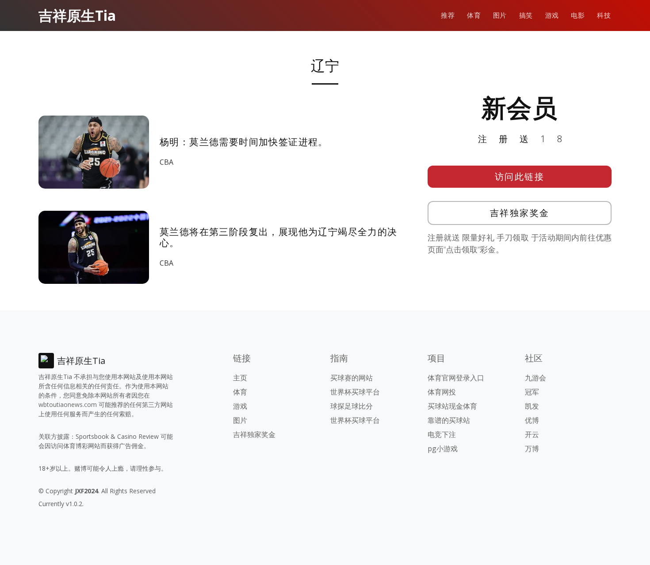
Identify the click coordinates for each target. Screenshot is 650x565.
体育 (474, 15)
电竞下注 (442, 434)
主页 (240, 378)
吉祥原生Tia (77, 15)
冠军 (532, 392)
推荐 (448, 15)
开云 (532, 434)
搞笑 (526, 15)
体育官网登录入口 (456, 378)
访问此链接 (520, 176)
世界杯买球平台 (355, 392)
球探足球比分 (351, 406)
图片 (500, 15)
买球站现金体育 (452, 406)
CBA (166, 162)
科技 (604, 15)
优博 (532, 420)
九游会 (535, 378)
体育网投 (442, 392)
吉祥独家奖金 (520, 213)
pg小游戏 (443, 448)
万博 (532, 448)
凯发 (532, 406)
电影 (578, 15)
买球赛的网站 (351, 378)
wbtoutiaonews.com (67, 404)
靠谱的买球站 (449, 420)
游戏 (552, 15)
